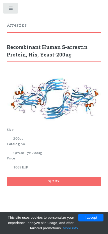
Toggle (11, 9)
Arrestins (17, 25)
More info (70, 228)
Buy (56, 181)
